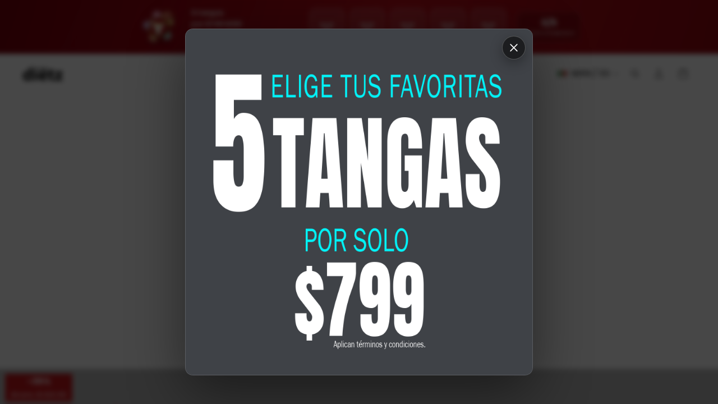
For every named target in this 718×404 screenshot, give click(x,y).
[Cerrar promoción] (514, 47)
